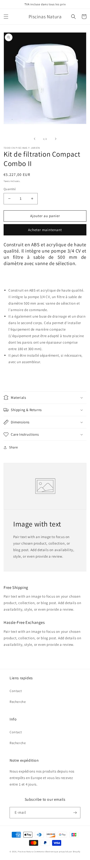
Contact (16, 691)
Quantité (10, 189)
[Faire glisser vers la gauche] (34, 138)
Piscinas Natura (25, 851)
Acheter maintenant (45, 229)
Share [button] (13, 447)
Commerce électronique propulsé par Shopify (57, 851)
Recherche (18, 702)
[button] (6, 16)
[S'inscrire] (75, 812)
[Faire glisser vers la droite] (55, 138)
